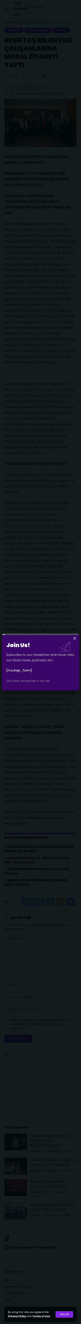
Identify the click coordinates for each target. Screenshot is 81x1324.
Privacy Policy (17, 1316)
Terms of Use (41, 1316)
